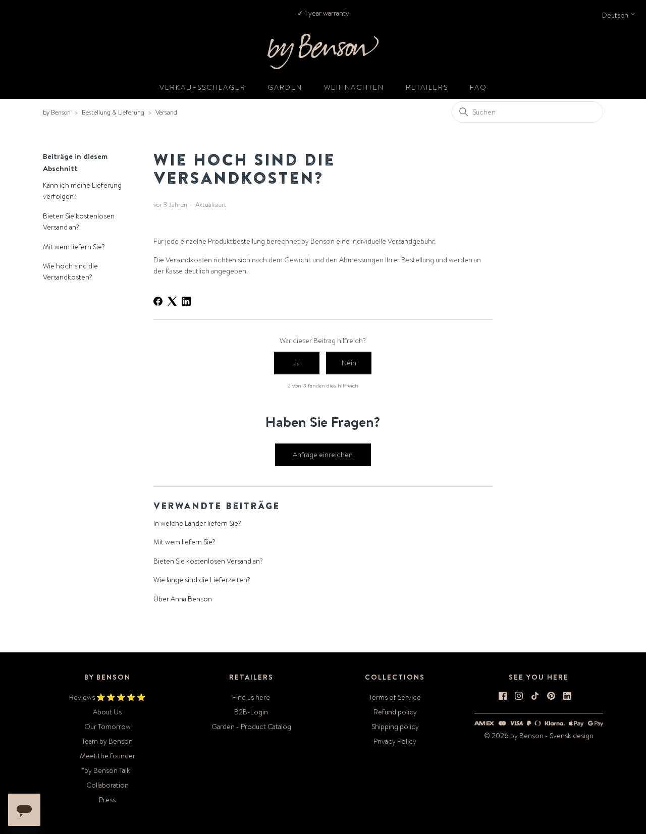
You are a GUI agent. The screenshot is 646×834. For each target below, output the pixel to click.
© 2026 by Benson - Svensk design (539, 736)
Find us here (251, 697)
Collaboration (107, 785)
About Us (107, 712)
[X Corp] (172, 301)
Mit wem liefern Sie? (74, 247)
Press (107, 800)
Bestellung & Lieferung (113, 112)
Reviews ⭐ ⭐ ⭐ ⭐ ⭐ (107, 697)
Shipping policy (395, 726)
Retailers (427, 87)
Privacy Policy (394, 741)
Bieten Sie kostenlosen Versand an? (79, 221)
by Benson (57, 112)
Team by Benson (107, 741)
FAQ (478, 87)
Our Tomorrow (107, 726)
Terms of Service (395, 697)
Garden (284, 87)
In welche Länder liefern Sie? (197, 523)
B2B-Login (251, 712)
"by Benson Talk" (107, 770)
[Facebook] (158, 301)
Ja (297, 363)
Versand (166, 112)
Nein (349, 363)
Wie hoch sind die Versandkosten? (70, 271)
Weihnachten (354, 87)
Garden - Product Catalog (251, 726)
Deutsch (616, 15)
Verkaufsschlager (202, 87)
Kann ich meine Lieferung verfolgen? (82, 190)
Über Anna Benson (182, 599)
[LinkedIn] (186, 301)
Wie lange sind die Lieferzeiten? (201, 580)
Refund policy (395, 712)
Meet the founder (107, 756)
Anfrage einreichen (323, 455)
